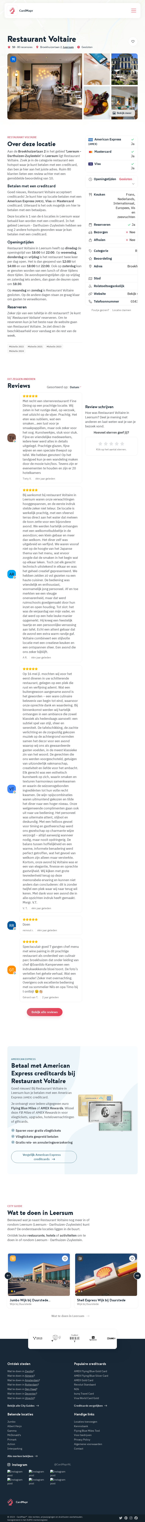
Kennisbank (81, 1426)
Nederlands (126, 199)
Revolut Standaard (85, 1384)
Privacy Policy (82, 1439)
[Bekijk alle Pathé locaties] (46, 1338)
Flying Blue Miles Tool (87, 1430)
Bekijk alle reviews (45, 1012)
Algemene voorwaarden (88, 1444)
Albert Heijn (14, 1426)
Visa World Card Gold (86, 1398)
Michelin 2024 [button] (16, 351)
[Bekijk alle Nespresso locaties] (83, 1338)
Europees (122, 208)
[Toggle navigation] (134, 11)
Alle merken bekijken (20, 1456)
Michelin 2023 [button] (54, 346)
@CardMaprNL (62, 1464)
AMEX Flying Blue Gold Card (90, 1371)
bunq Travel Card (84, 1393)
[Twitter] (120, 1518)
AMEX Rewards (52, 1108)
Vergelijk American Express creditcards (42, 1157)
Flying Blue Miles (23, 1108)
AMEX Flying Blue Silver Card (91, 1375)
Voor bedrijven (83, 1435)
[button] (13, 59)
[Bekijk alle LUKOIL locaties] (101, 1338)
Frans (130, 194)
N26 (76, 1389)
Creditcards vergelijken (88, 1405)
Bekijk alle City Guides (21, 1405)
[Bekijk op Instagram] (17, 1473)
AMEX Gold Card (83, 1380)
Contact (78, 1448)
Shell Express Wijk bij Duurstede (101, 1300)
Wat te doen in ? (20, 1371)
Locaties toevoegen (85, 1421)
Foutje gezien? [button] (100, 310)
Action (11, 1444)
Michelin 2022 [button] (16, 346)
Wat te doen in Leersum (67, 1316)
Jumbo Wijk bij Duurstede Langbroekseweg (29, 1302)
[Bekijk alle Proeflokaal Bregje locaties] (64, 1338)
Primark (11, 1439)
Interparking (14, 1448)
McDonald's (14, 1435)
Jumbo (11, 1421)
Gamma (11, 1430)
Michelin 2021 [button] (35, 346)
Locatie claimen (121, 310)
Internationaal (123, 203)
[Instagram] (131, 1518)
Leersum (68, 47)
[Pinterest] (125, 1518)
